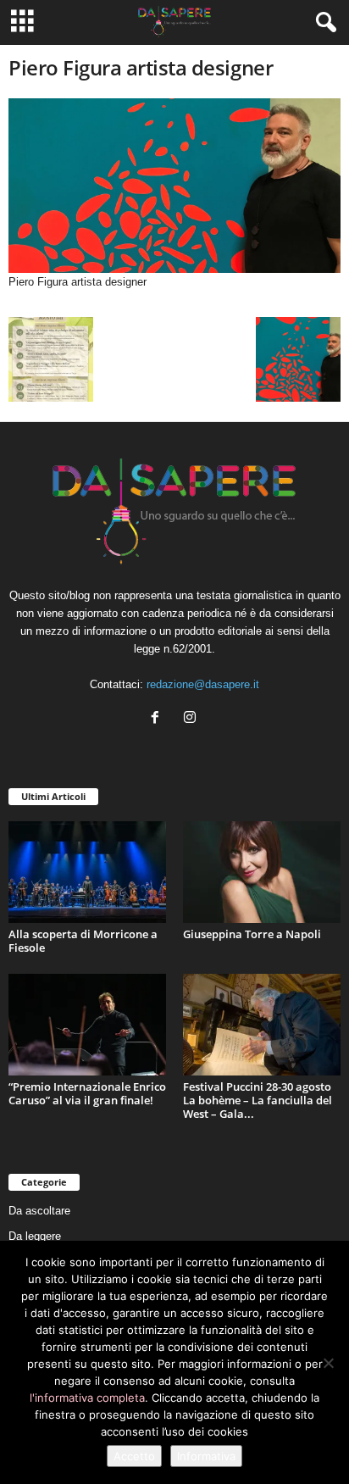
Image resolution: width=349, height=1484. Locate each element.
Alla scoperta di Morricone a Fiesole (83, 940)
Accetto (134, 1456)
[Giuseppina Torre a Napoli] (262, 872)
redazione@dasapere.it (203, 684)
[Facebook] (158, 719)
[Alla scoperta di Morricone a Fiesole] (87, 872)
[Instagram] (192, 719)
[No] (327, 1362)
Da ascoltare (39, 1210)
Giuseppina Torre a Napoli (252, 934)
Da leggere (34, 1236)
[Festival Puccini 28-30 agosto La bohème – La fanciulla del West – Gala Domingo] (262, 1024)
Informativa (206, 1456)
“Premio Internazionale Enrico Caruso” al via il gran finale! (87, 1093)
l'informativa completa (87, 1397)
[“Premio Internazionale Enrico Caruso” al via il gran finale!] (87, 1024)
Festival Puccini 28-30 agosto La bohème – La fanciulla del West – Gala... (257, 1100)
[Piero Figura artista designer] (174, 185)
